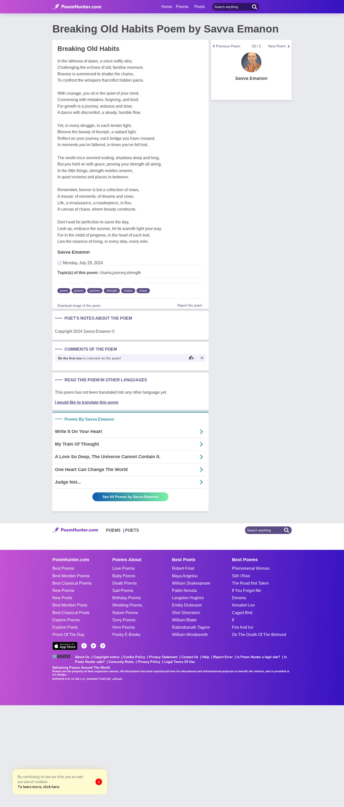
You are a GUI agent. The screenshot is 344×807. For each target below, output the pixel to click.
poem (64, 290)
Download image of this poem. (79, 306)
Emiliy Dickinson (187, 605)
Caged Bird (242, 613)
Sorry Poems (123, 620)
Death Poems (124, 583)
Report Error (223, 657)
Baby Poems (123, 576)
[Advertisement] (75, 755)
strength (111, 290)
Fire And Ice (242, 627)
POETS (132, 530)
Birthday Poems (126, 598)
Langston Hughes (188, 598)
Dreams (239, 598)
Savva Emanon (73, 252)
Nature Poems (125, 613)
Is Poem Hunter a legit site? (258, 657)
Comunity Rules (121, 662)
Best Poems (63, 568)
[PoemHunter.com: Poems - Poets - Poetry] (76, 7)
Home (166, 7)
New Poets (62, 598)
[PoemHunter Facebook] (84, 646)
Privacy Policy (149, 662)
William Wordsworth (190, 634)
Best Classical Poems (72, 583)
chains (128, 290)
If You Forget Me (246, 590)
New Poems (63, 590)
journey (95, 290)
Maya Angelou (185, 576)
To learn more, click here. (39, 787)
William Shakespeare (191, 583)
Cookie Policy (134, 657)
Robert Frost (183, 568)
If (233, 620)
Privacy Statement (163, 657)
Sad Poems (122, 590)
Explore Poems (66, 620)
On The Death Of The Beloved (259, 634)
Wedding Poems (127, 605)
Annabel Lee (243, 605)
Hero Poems (123, 627)
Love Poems (123, 568)
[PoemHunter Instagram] (103, 646)
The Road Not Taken (250, 583)
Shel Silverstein (186, 613)
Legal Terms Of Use (179, 662)
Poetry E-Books (126, 634)
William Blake (184, 620)
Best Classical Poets (70, 613)
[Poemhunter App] (65, 646)
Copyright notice (106, 657)
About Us (82, 657)
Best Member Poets (69, 605)
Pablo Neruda (184, 590)
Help (205, 657)
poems (78, 290)
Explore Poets (65, 627)
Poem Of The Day (68, 634)
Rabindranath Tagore (191, 627)
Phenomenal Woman (251, 568)
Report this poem (189, 305)
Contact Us (189, 657)
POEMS (113, 530)
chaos (143, 290)
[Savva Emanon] (251, 62)
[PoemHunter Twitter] (93, 646)
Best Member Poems (71, 576)
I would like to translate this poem (86, 402)
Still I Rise (241, 576)
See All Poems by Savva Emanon (130, 497)
